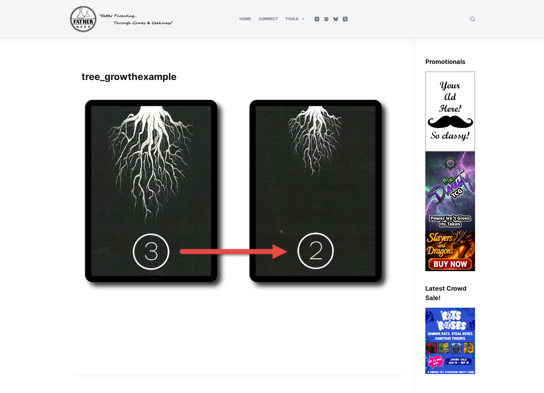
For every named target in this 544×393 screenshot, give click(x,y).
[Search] (472, 19)
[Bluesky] (335, 19)
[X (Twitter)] (345, 19)
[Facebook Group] (326, 19)
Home (245, 18)
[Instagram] (316, 19)
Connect (268, 18)
